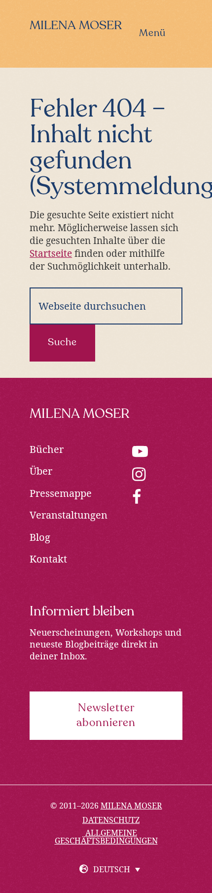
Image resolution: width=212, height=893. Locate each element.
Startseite (51, 253)
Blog (40, 537)
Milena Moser (76, 26)
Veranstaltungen (68, 515)
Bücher (47, 449)
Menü (152, 34)
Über (41, 471)
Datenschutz (111, 819)
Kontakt (48, 559)
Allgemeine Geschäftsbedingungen (106, 836)
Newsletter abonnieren (106, 716)
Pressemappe (61, 493)
